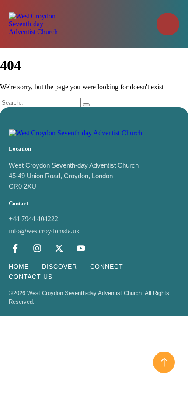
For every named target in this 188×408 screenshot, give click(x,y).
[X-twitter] (59, 248)
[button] (168, 24)
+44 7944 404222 (33, 218)
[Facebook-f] (15, 248)
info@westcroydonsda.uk (44, 231)
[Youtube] (81, 248)
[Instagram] (37, 248)
